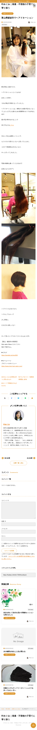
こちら (12, 125)
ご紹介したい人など (7, 13)
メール (4, 528)
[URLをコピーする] (32, 398)
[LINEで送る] (25, 398)
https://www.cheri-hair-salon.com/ (11, 366)
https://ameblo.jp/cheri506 (9, 355)
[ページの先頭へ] (33, 725)
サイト (3, 536)
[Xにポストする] (4, 398)
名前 (3, 521)
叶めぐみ (6, 424)
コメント (5, 500)
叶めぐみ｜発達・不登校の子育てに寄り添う (18, 6)
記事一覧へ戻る (18, 463)
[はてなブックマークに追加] (18, 398)
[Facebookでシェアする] (11, 398)
